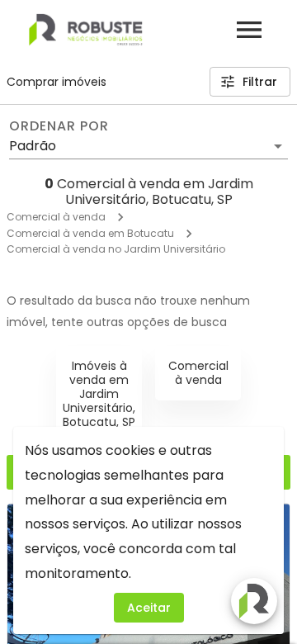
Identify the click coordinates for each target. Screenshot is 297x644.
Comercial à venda (56, 217)
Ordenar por (58, 126)
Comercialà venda (198, 373)
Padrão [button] (32, 145)
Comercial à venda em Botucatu (90, 233)
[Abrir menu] (249, 29)
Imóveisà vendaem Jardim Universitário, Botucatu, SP (99, 393)
